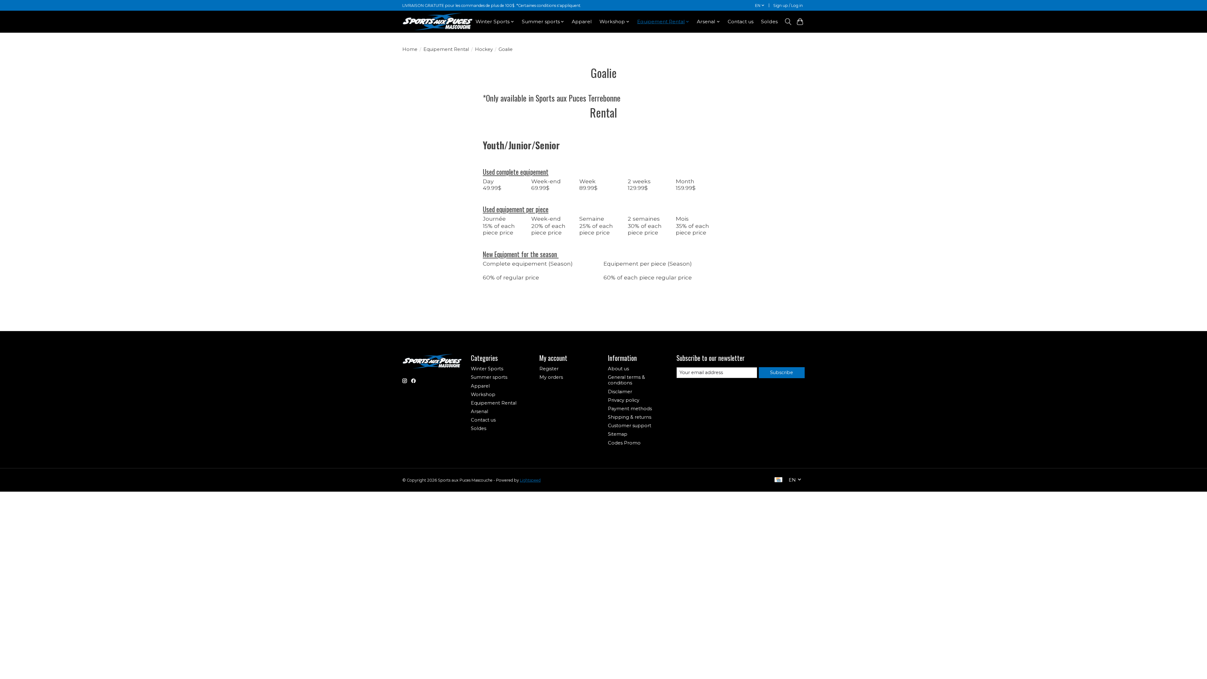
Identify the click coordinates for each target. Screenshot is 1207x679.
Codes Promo (624, 443)
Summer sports (489, 377)
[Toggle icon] (787, 21)
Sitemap (617, 434)
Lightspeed (530, 480)
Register (549, 369)
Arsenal (479, 411)
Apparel (582, 22)
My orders (551, 377)
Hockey (484, 49)
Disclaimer (620, 392)
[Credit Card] (778, 480)
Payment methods (630, 408)
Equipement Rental (446, 49)
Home (409, 49)
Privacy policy (623, 400)
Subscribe (781, 372)
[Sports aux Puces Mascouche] (437, 21)
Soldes (769, 22)
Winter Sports (487, 369)
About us (618, 369)
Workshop (483, 394)
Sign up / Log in (788, 5)
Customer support (629, 425)
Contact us (740, 22)
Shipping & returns (629, 417)
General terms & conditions (626, 380)
